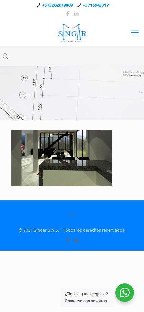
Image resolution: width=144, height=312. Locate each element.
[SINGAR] (72, 32)
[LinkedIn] (76, 13)
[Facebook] (67, 13)
